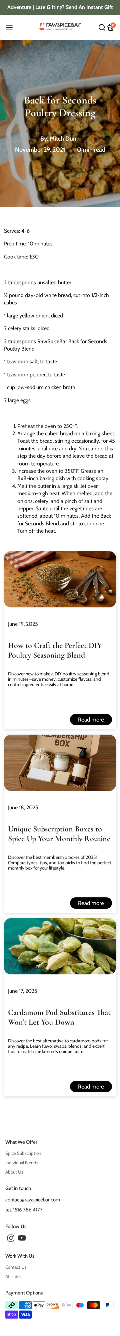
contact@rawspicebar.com (32, 1200)
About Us (14, 1172)
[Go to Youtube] (22, 1239)
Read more (91, 719)
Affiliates (13, 1276)
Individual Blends (21, 1162)
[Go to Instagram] (11, 1239)
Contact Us (16, 1267)
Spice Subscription (23, 1153)
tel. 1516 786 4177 (24, 1210)
